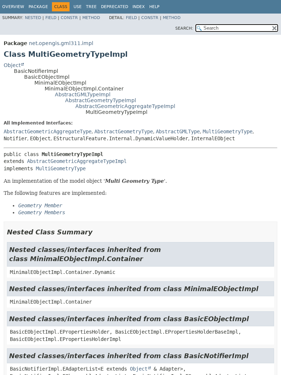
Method (91, 17)
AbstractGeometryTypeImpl (100, 100)
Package (38, 6)
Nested (33, 17)
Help (154, 6)
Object (12, 65)
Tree (91, 6)
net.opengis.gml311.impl (61, 43)
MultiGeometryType (227, 131)
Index (138, 6)
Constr (69, 17)
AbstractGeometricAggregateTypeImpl (125, 106)
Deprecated (114, 6)
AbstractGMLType (178, 131)
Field (50, 17)
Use (78, 6)
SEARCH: (184, 28)
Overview (13, 6)
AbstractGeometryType (123, 131)
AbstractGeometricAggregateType (47, 131)
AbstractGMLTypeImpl (82, 94)
